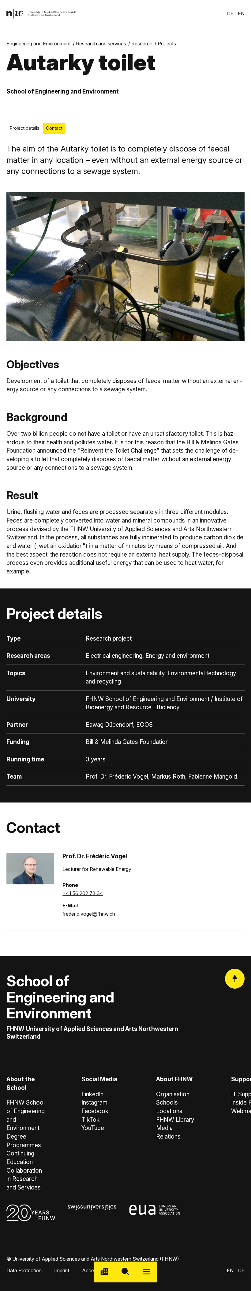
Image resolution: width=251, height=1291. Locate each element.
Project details (24, 128)
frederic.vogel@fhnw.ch (88, 914)
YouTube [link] (92, 1128)
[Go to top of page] (235, 978)
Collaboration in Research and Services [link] (24, 1179)
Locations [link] (169, 1111)
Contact (54, 128)
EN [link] (241, 13)
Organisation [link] (172, 1094)
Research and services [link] (101, 43)
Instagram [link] (94, 1102)
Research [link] (141, 43)
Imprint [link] (61, 1270)
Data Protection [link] (24, 1270)
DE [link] (230, 13)
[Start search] (125, 1272)
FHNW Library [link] (175, 1119)
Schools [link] (167, 1102)
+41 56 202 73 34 (82, 893)
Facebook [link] (94, 1111)
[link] (41, 14)
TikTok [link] (90, 1119)
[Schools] (104, 1272)
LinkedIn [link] (92, 1094)
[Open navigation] (146, 1272)
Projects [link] (167, 43)
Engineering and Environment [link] (38, 43)
